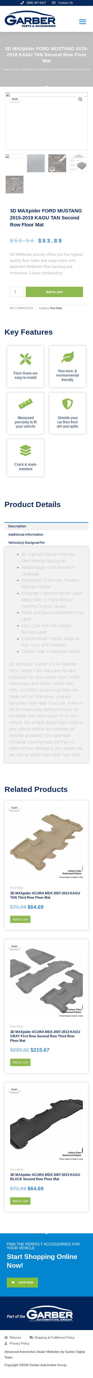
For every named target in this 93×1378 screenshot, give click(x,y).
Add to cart (54, 292)
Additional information (25, 534)
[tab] (46, 526)
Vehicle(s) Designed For (26, 542)
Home (6, 69)
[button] (82, 21)
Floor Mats (15, 69)
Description (17, 526)
